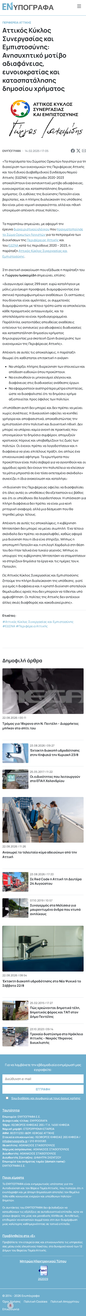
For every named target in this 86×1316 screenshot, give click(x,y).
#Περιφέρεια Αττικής (32, 626)
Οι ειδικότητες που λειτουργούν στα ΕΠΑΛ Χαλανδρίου (55, 778)
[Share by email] (84, 151)
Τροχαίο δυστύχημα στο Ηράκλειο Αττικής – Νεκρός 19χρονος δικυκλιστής (56, 1038)
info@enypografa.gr (15, 1141)
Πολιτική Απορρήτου (65, 1301)
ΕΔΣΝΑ (13, 245)
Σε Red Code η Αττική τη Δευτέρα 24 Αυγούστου (56, 881)
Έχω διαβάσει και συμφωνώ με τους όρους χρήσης (45, 1098)
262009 (43, 1279)
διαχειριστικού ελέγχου (31, 229)
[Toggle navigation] (79, 6)
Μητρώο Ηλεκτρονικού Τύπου (43, 1261)
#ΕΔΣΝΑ (8, 626)
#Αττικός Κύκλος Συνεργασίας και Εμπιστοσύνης (38, 622)
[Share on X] (78, 151)
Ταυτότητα (11, 1110)
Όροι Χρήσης (11, 1301)
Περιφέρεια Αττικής (16, 22)
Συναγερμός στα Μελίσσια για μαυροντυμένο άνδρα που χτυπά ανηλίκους (55, 909)
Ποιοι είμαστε (13, 1177)
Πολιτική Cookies (35, 1301)
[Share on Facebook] (73, 151)
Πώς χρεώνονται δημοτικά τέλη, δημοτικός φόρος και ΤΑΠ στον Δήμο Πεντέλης (55, 1012)
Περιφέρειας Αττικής (43, 240)
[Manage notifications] (10, 1305)
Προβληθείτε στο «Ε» (18, 1236)
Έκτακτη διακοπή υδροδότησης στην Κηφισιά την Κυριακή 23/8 (55, 752)
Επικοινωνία (10, 1309)
